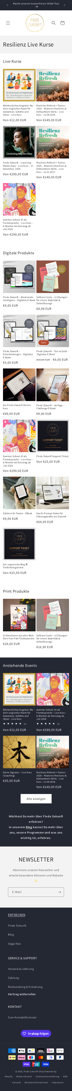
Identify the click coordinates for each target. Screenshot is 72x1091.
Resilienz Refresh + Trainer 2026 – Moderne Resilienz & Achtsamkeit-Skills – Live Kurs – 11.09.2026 (51, 110)
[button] (8, 23)
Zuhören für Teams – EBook (17, 513)
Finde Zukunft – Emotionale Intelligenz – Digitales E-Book (19, 299)
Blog (11, 934)
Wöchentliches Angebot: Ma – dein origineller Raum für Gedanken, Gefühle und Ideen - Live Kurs (19, 110)
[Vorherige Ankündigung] (7, 5)
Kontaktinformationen (36, 1082)
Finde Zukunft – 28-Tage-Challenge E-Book (49, 407)
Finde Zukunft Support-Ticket (52, 456)
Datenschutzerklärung (47, 1076)
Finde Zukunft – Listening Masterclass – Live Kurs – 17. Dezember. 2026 (18, 165)
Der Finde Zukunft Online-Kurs (17, 407)
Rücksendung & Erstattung (25, 987)
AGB (65, 1076)
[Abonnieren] (59, 892)
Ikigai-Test (14, 943)
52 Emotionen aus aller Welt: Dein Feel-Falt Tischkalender (19, 637)
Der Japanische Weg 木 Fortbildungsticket (15, 566)
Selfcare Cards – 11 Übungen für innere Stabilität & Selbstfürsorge (51, 300)
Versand (16, 1082)
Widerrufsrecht (24, 1076)
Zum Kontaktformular (22, 1017)
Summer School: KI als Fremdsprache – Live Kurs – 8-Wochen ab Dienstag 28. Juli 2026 (18, 224)
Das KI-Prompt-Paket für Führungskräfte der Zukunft (51, 515)
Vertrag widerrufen (22, 994)
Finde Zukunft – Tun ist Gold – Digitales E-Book (52, 353)
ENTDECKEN (16, 915)
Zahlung (13, 978)
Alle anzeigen (36, 799)
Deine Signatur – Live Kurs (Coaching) (17, 774)
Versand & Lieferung (21, 969)
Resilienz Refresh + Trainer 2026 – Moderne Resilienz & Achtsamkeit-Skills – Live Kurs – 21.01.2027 (51, 167)
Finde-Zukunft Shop (34, 1071)
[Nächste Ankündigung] (64, 5)
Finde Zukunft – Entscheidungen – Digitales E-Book (18, 354)
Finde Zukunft (17, 925)
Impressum (57, 1082)
